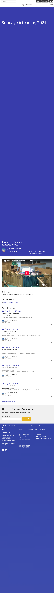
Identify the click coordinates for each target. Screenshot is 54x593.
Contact (38, 1)
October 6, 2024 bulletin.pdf (10, 302)
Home (21, 426)
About (27, 426)
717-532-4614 (45, 1)
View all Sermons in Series (8, 401)
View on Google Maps (24, 439)
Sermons (30, 251)
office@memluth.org (45, 438)
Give (36, 429)
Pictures (42, 429)
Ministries (22, 429)
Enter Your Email (6, 416)
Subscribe (26, 419)
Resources (34, 426)
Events (41, 426)
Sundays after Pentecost (42, 251)
